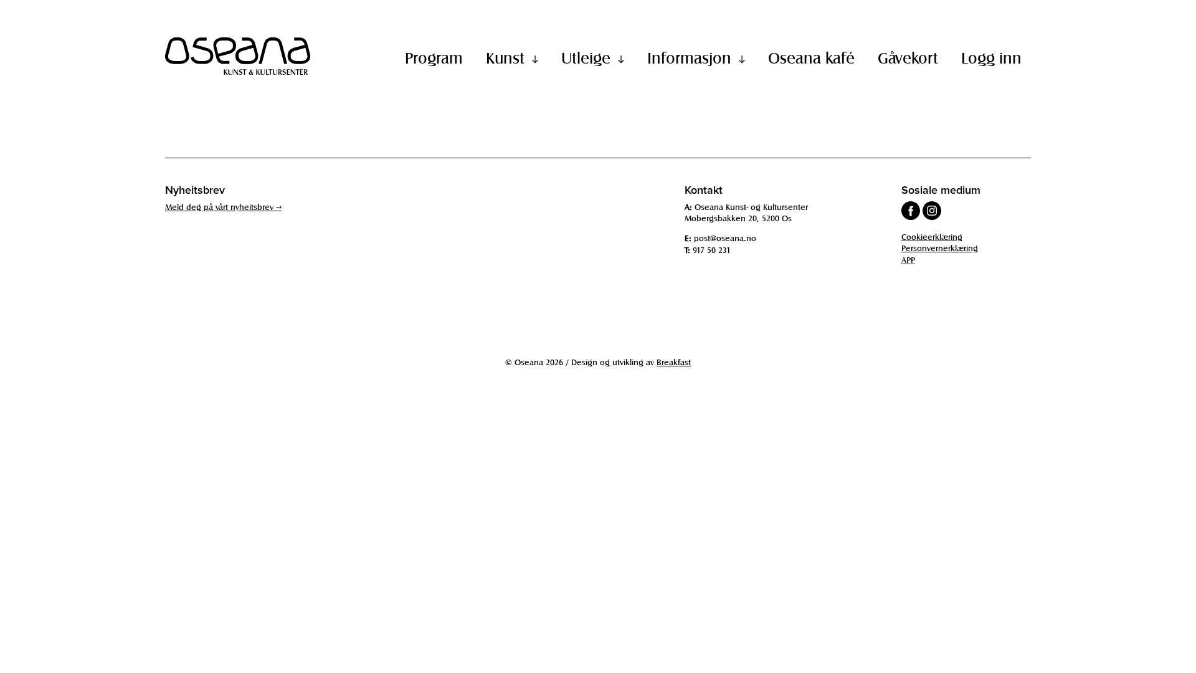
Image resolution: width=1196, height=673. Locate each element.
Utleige (585, 57)
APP (908, 259)
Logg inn (991, 57)
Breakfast (674, 361)
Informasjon (689, 57)
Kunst (505, 57)
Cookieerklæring (931, 236)
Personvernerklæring (939, 247)
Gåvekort (908, 57)
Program (434, 57)
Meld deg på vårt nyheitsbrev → (223, 206)
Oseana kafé (811, 57)
